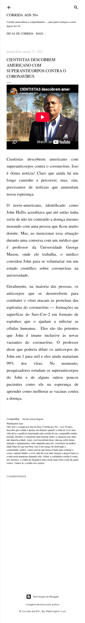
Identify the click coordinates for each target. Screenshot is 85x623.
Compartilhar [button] (13, 418)
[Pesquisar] (75, 6)
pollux (55, 604)
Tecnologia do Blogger (46, 596)
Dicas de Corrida (20, 33)
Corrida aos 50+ (22, 14)
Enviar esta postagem (32, 418)
